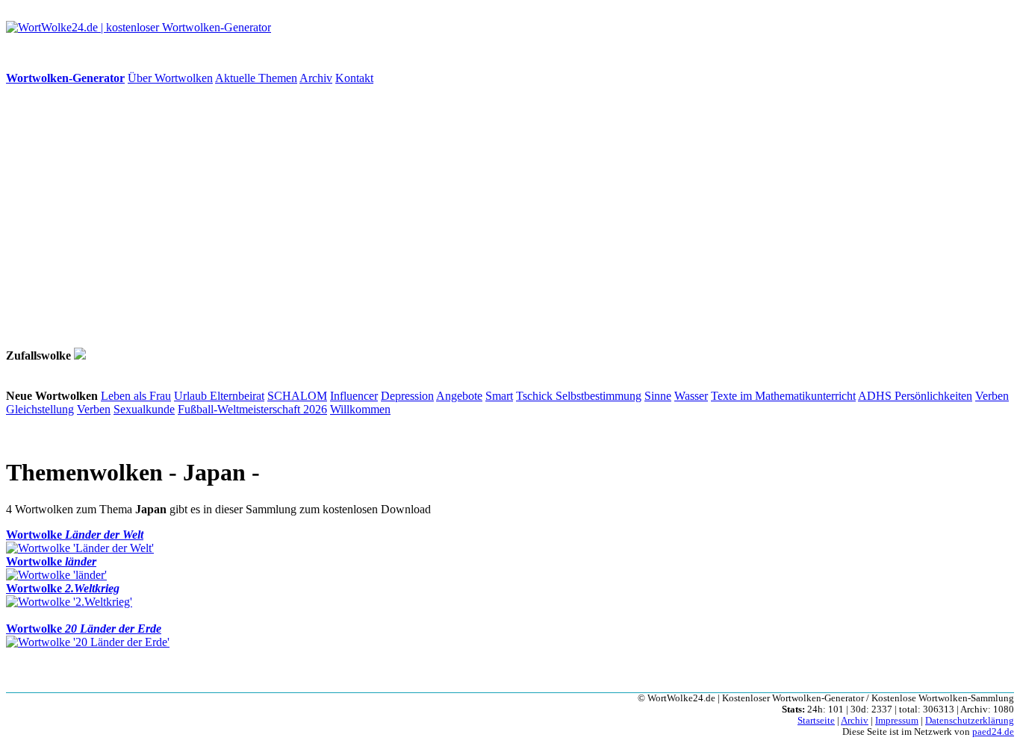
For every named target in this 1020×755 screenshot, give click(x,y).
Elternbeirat (237, 395)
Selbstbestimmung (598, 395)
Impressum (896, 720)
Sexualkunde (144, 409)
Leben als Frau (136, 395)
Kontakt (354, 78)
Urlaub (192, 395)
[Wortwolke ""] (80, 355)
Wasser (691, 395)
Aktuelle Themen (256, 78)
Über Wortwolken (170, 78)
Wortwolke (74, 534)
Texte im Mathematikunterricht (783, 395)
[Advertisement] (454, 216)
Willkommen (360, 409)
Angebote (459, 395)
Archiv (315, 78)
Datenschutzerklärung (969, 720)
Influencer (354, 395)
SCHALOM (297, 395)
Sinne (657, 395)
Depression (407, 395)
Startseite (816, 720)
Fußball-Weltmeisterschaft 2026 (252, 409)
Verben (992, 395)
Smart (499, 395)
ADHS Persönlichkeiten (915, 395)
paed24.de (993, 732)
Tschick (536, 395)
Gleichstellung (40, 409)
